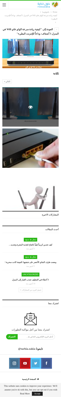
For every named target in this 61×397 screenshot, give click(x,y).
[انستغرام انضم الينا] (14, 363)
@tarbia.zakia (26, 348)
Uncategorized (30, 274)
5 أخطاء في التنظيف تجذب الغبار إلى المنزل (30, 280)
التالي (7, 81)
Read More (25, 394)
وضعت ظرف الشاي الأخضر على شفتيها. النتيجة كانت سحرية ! (30, 262)
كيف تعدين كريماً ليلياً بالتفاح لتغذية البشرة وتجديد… (30, 245)
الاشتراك (12, 336)
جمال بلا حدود (30, 239)
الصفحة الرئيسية (29, 379)
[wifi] (30, 148)
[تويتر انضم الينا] (36, 363)
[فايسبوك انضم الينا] (46, 363)
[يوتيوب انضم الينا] (25, 363)
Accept (37, 393)
